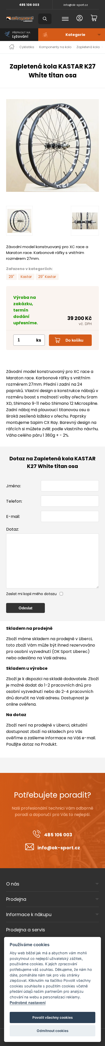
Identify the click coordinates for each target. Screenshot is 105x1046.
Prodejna (16, 899)
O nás (12, 884)
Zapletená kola (88, 47)
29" (11, 276)
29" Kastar (47, 276)
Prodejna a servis (25, 930)
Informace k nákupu (28, 914)
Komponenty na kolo (55, 47)
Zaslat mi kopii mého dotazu (31, 593)
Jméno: (13, 486)
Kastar (26, 276)
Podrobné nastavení (28, 1002)
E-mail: (13, 516)
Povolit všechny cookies (52, 1017)
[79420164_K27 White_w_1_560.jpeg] (52, 145)
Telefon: (14, 501)
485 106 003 (29, 5)
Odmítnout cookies (52, 1031)
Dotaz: (12, 529)
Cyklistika (26, 47)
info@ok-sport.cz (75, 5)
